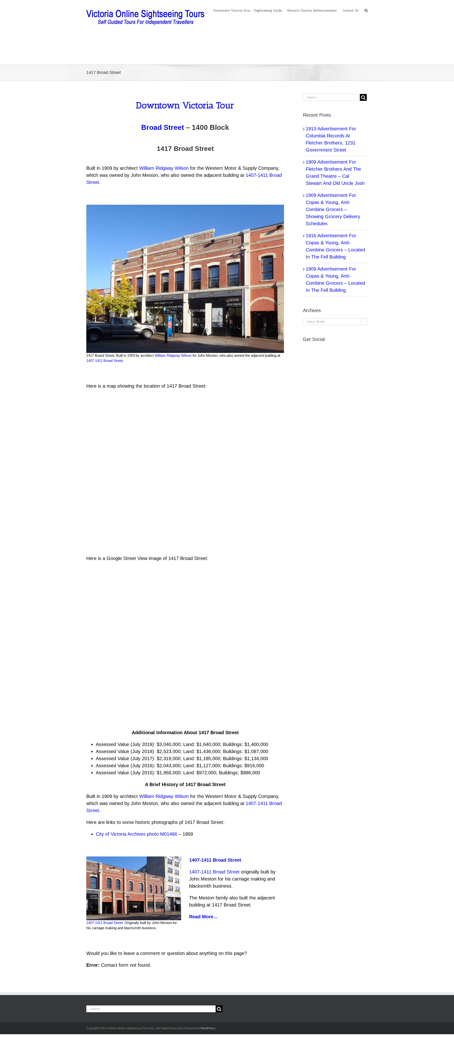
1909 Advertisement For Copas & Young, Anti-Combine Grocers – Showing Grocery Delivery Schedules (333, 209)
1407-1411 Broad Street (104, 361)
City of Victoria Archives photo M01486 (136, 834)
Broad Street (162, 127)
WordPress (208, 1028)
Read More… (203, 916)
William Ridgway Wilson (164, 168)
